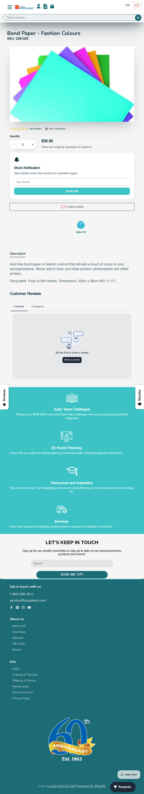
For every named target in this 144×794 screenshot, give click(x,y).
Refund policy (20, 686)
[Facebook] (11, 607)
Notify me (72, 191)
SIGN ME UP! (72, 574)
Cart (52, 7)
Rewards (17, 637)
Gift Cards (18, 643)
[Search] (138, 18)
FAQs (16, 669)
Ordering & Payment (25, 674)
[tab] (18, 254)
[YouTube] (29, 607)
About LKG (19, 626)
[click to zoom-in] (72, 107)
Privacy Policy (21, 698)
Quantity (15, 136)
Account (38, 7)
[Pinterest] (17, 607)
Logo (24, 7)
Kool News (19, 632)
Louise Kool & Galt (61, 786)
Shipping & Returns (24, 680)
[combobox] (72, 17)
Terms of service (22, 692)
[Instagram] (23, 607)
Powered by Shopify (91, 786)
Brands (16, 649)
